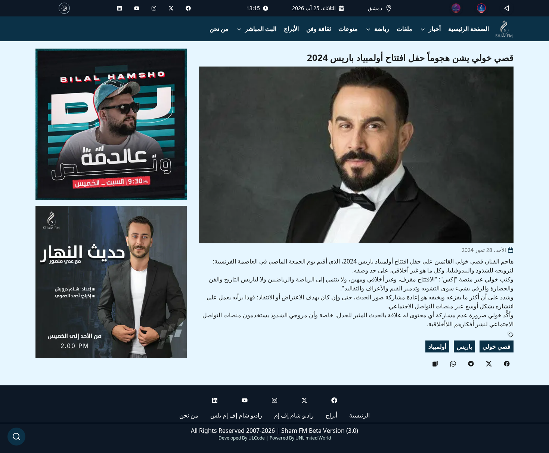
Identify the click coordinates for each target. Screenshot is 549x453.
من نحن (219, 29)
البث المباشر (260, 29)
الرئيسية (359, 415)
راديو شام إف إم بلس (236, 415)
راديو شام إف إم (294, 415)
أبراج (331, 415)
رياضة (381, 29)
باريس (464, 346)
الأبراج (291, 29)
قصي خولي (497, 346)
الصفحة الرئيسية (468, 29)
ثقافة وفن (318, 29)
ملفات (404, 29)
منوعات (348, 29)
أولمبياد (437, 346)
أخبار (435, 29)
